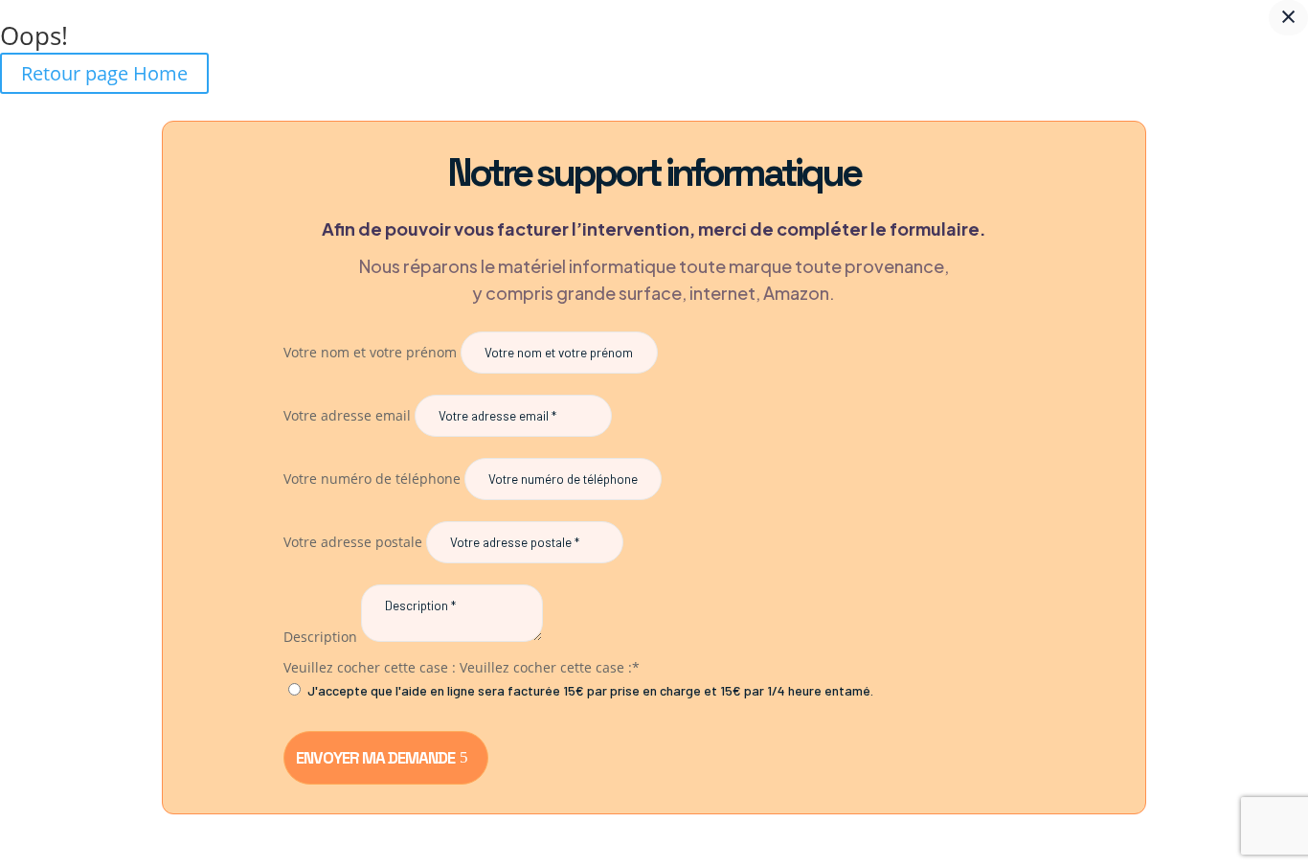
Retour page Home (104, 73)
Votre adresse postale (352, 542)
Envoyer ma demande (375, 757)
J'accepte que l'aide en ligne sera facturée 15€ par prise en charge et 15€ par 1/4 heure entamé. (590, 690)
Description (320, 637)
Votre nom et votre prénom (370, 352)
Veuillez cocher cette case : (369, 667)
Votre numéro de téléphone (372, 478)
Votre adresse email (347, 415)
